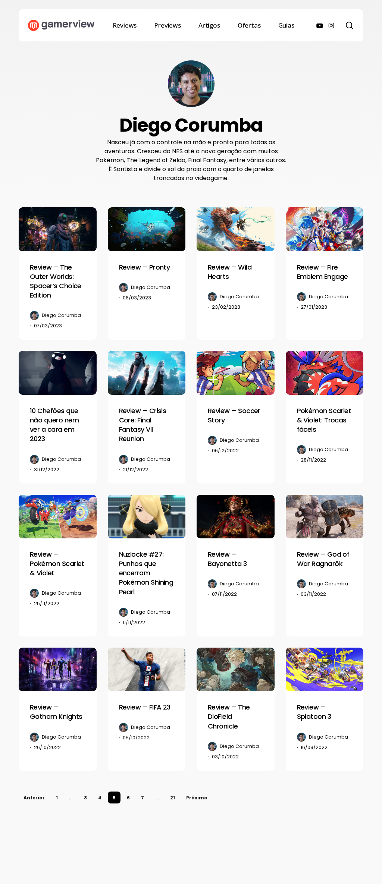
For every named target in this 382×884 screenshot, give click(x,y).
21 (172, 798)
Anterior (34, 798)
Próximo (196, 798)
